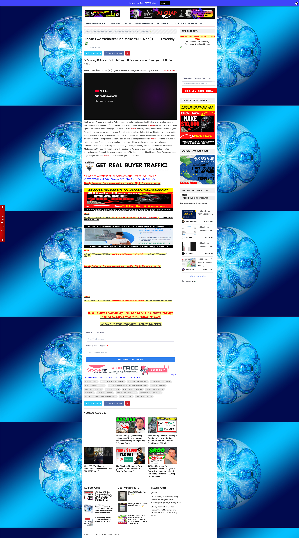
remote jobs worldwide (155, 389)
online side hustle (112, 389)
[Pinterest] (127, 53)
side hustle (89, 393)
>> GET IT (165, 3)
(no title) (154, 493)
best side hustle (91, 382)
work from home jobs (144, 396)
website (154, 139)
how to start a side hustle (94, 385)
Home (88, 31)
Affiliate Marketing (144, 23)
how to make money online (161, 382)
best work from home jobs (137, 382)
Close (296, 3)
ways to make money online (126, 393)
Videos (128, 23)
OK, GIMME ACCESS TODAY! (130, 360)
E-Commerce (162, 23)
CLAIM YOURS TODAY (199, 91)
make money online (158, 385)
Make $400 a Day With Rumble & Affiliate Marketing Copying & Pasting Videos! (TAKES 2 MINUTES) (137, 519)
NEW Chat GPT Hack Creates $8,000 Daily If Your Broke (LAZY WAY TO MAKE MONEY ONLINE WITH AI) (103, 496)
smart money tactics (105, 393)
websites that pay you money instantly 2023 (100, 396)
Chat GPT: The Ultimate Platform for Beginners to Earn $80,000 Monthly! (98, 468)
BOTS (140, 218)
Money (107, 155)
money (133, 129)
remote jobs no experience (132, 389)
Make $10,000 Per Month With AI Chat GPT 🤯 (138, 505)
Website (151, 125)
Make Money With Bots (96, 23)
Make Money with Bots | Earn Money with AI (102, 534)
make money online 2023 (93, 389)
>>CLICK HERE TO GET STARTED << (116, 70)
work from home (126, 396)
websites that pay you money (151, 393)
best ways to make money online (112, 382)
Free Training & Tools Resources (187, 23)
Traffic (156, 313)
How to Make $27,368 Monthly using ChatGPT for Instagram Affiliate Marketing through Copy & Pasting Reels (166, 500)
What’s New (115, 23)
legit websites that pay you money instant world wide (128, 385)
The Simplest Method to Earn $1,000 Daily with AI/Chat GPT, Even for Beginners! (129, 468)
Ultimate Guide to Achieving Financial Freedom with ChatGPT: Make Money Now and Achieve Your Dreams (104, 509)
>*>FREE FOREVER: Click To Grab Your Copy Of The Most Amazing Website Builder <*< (119, 179)
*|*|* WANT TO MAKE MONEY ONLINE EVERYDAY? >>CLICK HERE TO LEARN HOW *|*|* (120, 176)
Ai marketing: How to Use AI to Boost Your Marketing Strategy (103, 519)
